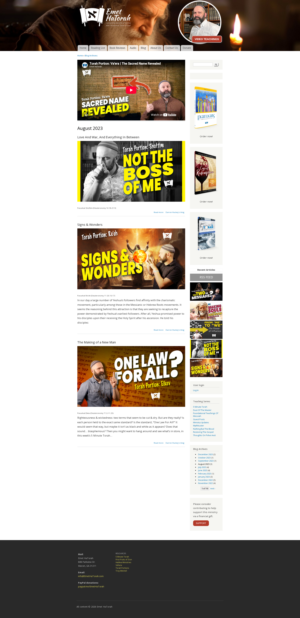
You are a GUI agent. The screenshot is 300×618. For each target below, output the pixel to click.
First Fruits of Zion (124, 559)
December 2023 (205, 454)
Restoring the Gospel (203, 432)
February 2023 (204, 473)
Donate (187, 48)
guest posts (199, 419)
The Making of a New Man (96, 342)
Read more (158, 212)
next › (212, 488)
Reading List (98, 48)
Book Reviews (117, 48)
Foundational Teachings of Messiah (205, 414)
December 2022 (205, 480)
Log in (196, 390)
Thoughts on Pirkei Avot (204, 435)
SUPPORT (201, 523)
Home (83, 48)
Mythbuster (198, 425)
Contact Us (172, 48)
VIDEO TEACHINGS (207, 39)
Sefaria (119, 565)
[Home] (150, 14)
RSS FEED (206, 277)
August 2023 (204, 464)
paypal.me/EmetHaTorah (91, 586)
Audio (133, 48)
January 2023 (204, 476)
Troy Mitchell (121, 570)
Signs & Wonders (89, 224)
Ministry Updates (201, 422)
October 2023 (204, 457)
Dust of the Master (202, 410)
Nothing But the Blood (203, 428)
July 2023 (202, 467)
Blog (143, 48)
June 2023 (202, 470)
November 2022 (205, 483)
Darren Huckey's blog (175, 212)
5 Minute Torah (200, 406)
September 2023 (206, 460)
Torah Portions (122, 568)
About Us (155, 48)
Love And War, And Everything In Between (108, 137)
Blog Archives (91, 55)
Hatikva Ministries (123, 562)
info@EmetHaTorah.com (91, 576)
